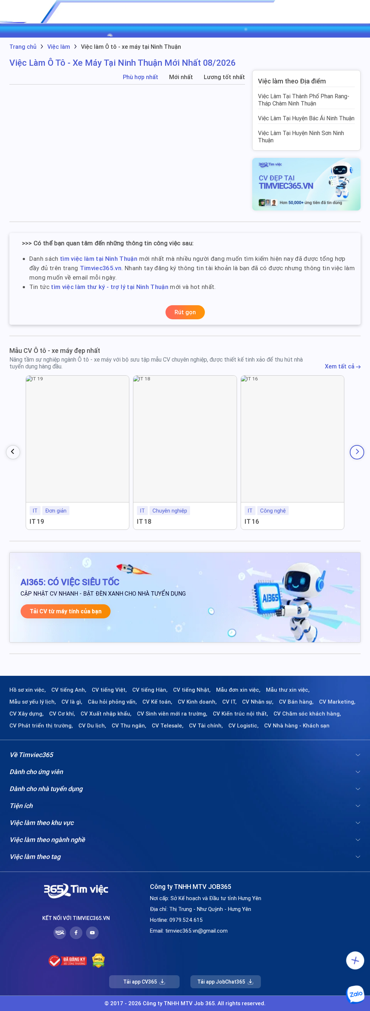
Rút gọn (185, 312)
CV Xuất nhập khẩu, (106, 713)
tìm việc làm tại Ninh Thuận (98, 259)
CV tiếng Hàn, (150, 690)
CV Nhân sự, (258, 702)
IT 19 (37, 521)
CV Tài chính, (206, 725)
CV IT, (229, 702)
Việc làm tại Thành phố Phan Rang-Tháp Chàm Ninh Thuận (303, 99)
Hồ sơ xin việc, (27, 690)
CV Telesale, (168, 725)
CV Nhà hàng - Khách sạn (297, 725)
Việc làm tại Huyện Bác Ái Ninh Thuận (306, 118)
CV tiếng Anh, (68, 690)
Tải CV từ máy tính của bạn (66, 611)
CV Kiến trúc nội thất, (240, 713)
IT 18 (144, 521)
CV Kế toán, (157, 702)
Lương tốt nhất (224, 77)
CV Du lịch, (92, 725)
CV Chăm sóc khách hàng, (307, 713)
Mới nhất (181, 77)
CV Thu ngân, (129, 725)
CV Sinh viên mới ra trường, (172, 713)
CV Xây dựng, (26, 713)
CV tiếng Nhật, (192, 690)
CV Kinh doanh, (197, 702)
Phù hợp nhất (140, 77)
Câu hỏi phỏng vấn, (112, 702)
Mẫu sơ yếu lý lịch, (32, 702)
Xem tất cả (340, 366)
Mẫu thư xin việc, (288, 690)
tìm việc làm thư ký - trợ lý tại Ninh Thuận (109, 287)
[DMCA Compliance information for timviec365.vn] (98, 961)
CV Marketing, (337, 702)
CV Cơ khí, (62, 713)
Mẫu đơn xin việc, (238, 690)
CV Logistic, (243, 725)
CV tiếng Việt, (109, 690)
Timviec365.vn (100, 268)
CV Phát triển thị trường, (41, 725)
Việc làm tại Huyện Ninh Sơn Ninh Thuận (301, 136)
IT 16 (252, 521)
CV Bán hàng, (296, 702)
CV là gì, (71, 702)
